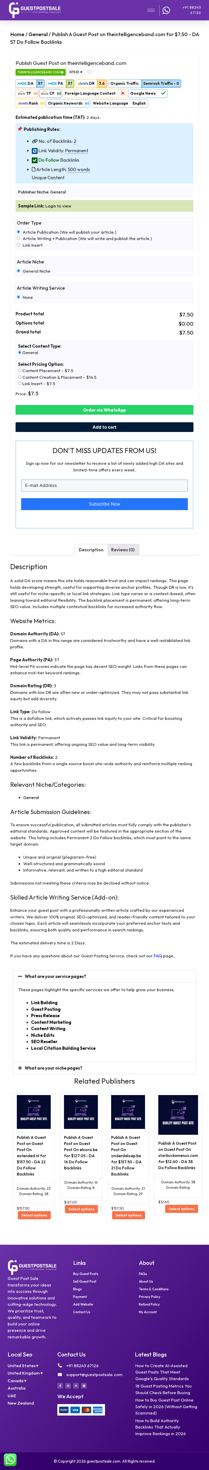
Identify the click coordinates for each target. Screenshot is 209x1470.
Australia (16, 1388)
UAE (12, 1395)
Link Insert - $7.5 (38, 383)
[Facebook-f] (60, 1386)
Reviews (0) (123, 549)
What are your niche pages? (53, 1068)
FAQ (158, 955)
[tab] (91, 549)
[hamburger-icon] (151, 10)
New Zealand (21, 1403)
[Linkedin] (84, 1386)
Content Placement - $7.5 (47, 370)
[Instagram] (68, 1386)
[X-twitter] (76, 1386)
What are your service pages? (55, 976)
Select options (34, 1215)
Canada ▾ (17, 1380)
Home (17, 34)
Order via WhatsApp (104, 410)
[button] (104, 976)
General (38, 34)
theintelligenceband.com (39, 72)
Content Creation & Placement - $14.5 (58, 377)
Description (91, 549)
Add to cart (104, 427)
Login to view (58, 205)
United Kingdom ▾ (25, 1373)
